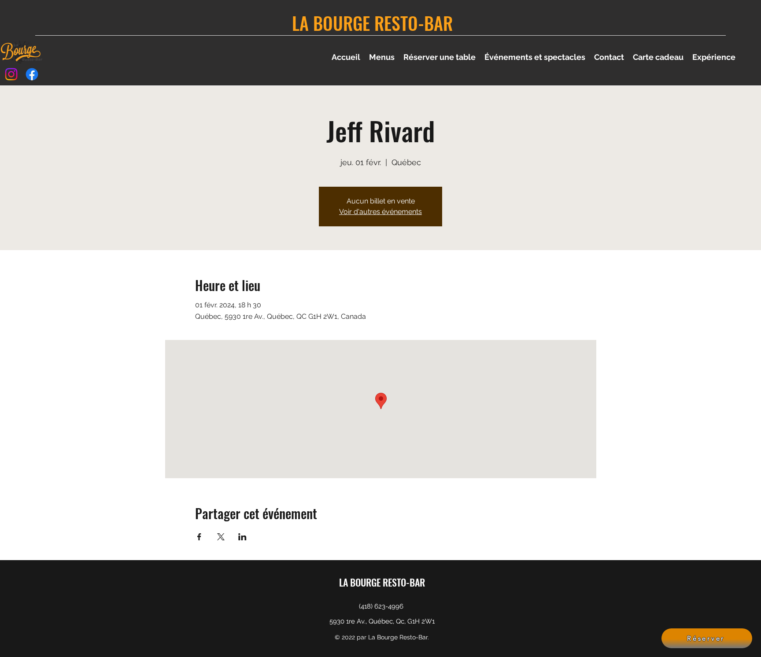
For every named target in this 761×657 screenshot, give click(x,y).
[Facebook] (32, 74)
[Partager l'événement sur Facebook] (199, 536)
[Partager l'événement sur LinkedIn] (242, 536)
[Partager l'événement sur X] (221, 536)
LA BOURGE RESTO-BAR (372, 23)
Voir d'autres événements (380, 211)
